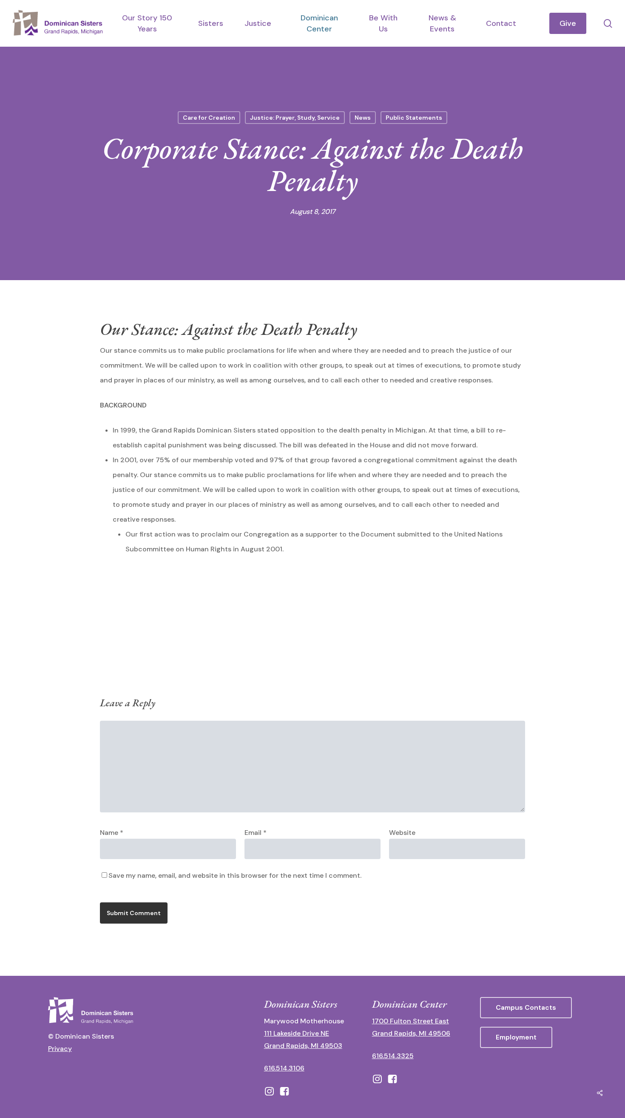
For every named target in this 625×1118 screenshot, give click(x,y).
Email (255, 832)
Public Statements (414, 117)
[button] (526, 1007)
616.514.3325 (393, 1055)
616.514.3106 (284, 1068)
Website (402, 832)
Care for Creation (209, 117)
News (363, 117)
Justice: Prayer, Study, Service (295, 117)
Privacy (60, 1048)
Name (111, 832)
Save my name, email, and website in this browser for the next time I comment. (234, 875)
